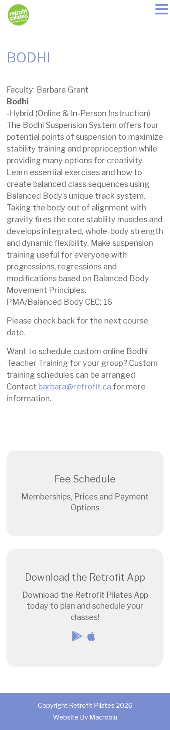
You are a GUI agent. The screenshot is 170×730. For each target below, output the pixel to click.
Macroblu (103, 717)
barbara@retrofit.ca (74, 386)
